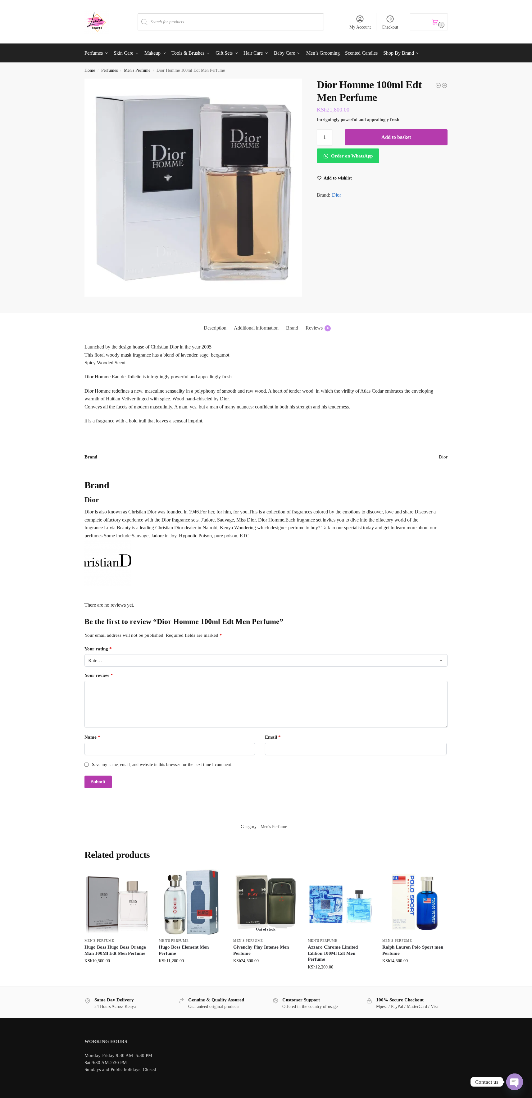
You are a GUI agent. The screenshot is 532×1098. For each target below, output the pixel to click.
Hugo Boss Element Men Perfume (184, 950)
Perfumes (109, 70)
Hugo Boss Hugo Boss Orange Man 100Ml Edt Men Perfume (115, 950)
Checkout (390, 27)
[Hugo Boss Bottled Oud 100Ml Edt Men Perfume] (438, 85)
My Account (360, 27)
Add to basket (396, 137)
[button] (429, 21)
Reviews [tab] (317, 327)
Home (89, 70)
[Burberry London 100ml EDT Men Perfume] (444, 85)
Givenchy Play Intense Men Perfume (261, 950)
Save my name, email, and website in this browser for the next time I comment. (162, 764)
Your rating (98, 648)
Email (273, 737)
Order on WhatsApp (351, 155)
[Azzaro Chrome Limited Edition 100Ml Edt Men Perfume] (340, 902)
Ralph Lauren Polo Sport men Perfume (412, 950)
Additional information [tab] (256, 327)
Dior (336, 195)
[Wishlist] (140, 878)
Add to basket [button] (117, 974)
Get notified (265, 974)
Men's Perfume (137, 70)
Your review (98, 675)
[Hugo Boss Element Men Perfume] (191, 902)
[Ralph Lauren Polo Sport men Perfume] (415, 902)
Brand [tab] (292, 327)
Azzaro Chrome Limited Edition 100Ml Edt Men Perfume (333, 953)
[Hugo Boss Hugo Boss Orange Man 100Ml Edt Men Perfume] (117, 902)
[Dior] (266, 563)
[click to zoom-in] (193, 188)
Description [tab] (215, 327)
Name (92, 737)
